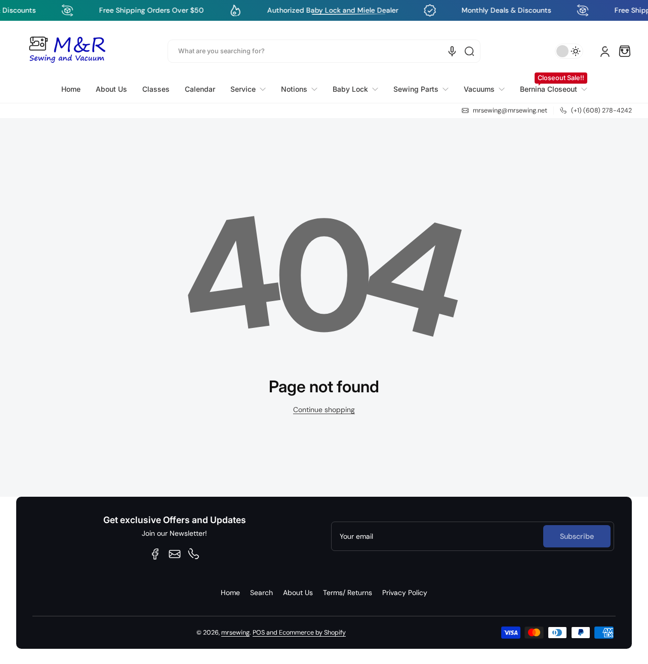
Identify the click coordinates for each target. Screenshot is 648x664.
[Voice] (452, 51)
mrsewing (235, 633)
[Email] (175, 554)
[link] (248, 89)
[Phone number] (194, 554)
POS (259, 633)
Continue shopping (324, 409)
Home (230, 592)
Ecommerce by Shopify (312, 633)
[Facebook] (155, 554)
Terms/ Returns (347, 592)
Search (261, 592)
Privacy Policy (404, 592)
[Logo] (66, 51)
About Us (298, 592)
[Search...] (469, 51)
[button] (625, 51)
